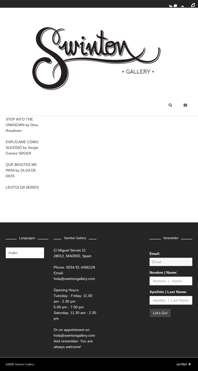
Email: (155, 254)
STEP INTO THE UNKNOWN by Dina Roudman (22, 125)
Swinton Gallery (24, 364)
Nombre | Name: (163, 272)
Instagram (184, 4)
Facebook (177, 4)
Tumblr (192, 4)
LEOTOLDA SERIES (22, 187)
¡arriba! (181, 364)
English (13, 252)
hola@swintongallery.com (74, 279)
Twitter (169, 4)
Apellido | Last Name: (168, 292)
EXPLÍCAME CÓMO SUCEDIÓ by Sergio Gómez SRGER (22, 147)
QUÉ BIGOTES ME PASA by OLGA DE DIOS (21, 170)
